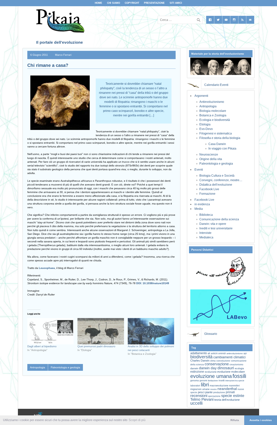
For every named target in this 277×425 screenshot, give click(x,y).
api (245, 353)
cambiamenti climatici (229, 357)
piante (209, 392)
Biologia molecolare (212, 110)
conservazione (217, 364)
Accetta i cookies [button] (260, 420)
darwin (194, 368)
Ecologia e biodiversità (214, 119)
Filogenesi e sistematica (215, 133)
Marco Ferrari (63, 54)
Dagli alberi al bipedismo (42, 346)
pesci (201, 392)
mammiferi (234, 385)
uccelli (196, 403)
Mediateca (206, 237)
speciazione (214, 396)
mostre (213, 389)
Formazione (207, 193)
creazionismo (236, 364)
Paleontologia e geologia (65, 367)
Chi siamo (113, 3)
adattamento (198, 353)
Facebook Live (209, 189)
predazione (219, 392)
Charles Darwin (199, 360)
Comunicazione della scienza (219, 219)
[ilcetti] (38, 414)
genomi (203, 380)
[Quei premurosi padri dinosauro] (100, 331)
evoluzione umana (211, 376)
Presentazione (154, 3)
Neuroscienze (208, 154)
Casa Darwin (217, 144)
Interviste (205, 232)
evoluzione (211, 371)
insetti (222, 380)
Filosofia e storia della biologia (219, 138)
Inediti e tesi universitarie (216, 228)
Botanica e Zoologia (212, 115)
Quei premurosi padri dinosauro (96, 346)
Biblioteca (206, 214)
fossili (239, 376)
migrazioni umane (200, 389)
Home (98, 3)
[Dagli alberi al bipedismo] (50, 331)
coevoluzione (223, 360)
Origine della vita (210, 159)
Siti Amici (176, 3)
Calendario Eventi (216, 84)
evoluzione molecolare (231, 371)
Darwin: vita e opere (212, 223)
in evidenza (202, 204)
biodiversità (201, 356)
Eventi (198, 169)
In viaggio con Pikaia (222, 148)
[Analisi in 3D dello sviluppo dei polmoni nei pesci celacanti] (151, 331)
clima (213, 360)
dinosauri (225, 368)
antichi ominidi (218, 353)
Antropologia (37, 367)
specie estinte (232, 396)
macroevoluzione (219, 385)
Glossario (210, 333)
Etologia (204, 124)
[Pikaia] (59, 31)
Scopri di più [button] (137, 420)
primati (230, 392)
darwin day (208, 368)
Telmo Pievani (201, 399)
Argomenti (201, 95)
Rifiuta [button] (234, 420)
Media (198, 208)
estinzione (197, 371)
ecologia (239, 368)
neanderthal (227, 389)
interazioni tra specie (234, 380)
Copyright (132, 3)
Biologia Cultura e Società (216, 175)
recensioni (198, 396)
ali (209, 353)
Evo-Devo (206, 128)
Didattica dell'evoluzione (215, 184)
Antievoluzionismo (211, 101)
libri (205, 385)
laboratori (195, 385)
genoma (194, 380)
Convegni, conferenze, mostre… (220, 180)
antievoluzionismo (234, 353)
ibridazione (213, 380)
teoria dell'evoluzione (227, 399)
